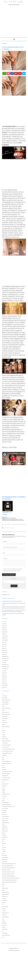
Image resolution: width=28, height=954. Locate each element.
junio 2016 (4, 644)
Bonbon (4, 720)
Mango (3, 824)
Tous (3, 918)
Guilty (3, 787)
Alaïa (3, 706)
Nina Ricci (4, 843)
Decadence (4, 755)
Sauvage (4, 898)
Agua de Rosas (5, 704)
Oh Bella (4, 847)
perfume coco (17, 520)
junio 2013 (4, 678)
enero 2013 (4, 687)
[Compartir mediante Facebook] (12, 73)
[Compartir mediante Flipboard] (16, 73)
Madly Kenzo (5, 820)
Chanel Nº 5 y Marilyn (9, 527)
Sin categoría (5, 906)
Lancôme (4, 812)
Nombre (5, 541)
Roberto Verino (5, 894)
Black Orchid (5, 718)
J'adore (3, 792)
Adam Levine (4, 697)
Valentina (4, 923)
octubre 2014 (5, 668)
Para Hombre (5, 859)
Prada (3, 884)
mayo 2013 (4, 681)
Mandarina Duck (5, 822)
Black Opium (4, 716)
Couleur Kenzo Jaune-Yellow (8, 749)
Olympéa (4, 851)
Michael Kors (5, 830)
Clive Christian (5, 738)
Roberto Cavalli (5, 892)
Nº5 (2, 845)
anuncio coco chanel (9, 519)
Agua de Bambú (5, 702)
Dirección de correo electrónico (10, 547)
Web (4, 552)
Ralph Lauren (5, 888)
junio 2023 (4, 623)
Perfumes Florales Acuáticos (8, 871)
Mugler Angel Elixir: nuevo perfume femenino (12, 601)
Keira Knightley (12, 520)
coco (20, 519)
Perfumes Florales (6, 869)
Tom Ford (4, 914)
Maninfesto (4, 826)
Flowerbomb (5, 775)
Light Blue (4, 814)
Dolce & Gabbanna (6, 761)
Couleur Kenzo (5, 747)
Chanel (8, 518)
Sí (2, 904)
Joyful (3, 798)
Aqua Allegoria (5, 712)
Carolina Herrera (6, 726)
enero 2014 (4, 676)
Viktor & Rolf (5, 929)
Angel (3, 710)
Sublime (3, 908)
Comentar (5, 558)
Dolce (3, 759)
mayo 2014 (4, 672)
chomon (5, 517)
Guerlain (4, 785)
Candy (3, 724)
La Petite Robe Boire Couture (8, 806)
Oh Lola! (4, 849)
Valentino (4, 925)
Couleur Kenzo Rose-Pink (7, 751)
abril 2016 (4, 648)
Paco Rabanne (5, 857)
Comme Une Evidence (6, 745)
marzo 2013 (4, 683)
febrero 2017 (5, 638)
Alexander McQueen (6, 708)
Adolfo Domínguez (6, 699)
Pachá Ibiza (4, 855)
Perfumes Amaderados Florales (9, 863)
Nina (3, 841)
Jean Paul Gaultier (6, 794)
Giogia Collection (6, 777)
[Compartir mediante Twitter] (24, 73)
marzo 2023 (4, 629)
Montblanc (4, 837)
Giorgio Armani (5, 779)
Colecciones (5, 742)
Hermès (3, 790)
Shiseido (4, 902)
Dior (3, 757)
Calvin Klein (4, 722)
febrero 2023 (5, 631)
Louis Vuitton (5, 818)
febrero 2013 (5, 685)
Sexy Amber (4, 900)
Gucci (3, 781)
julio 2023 (4, 621)
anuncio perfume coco (16, 519)
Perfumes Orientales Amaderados (9, 880)
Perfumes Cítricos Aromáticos (8, 867)
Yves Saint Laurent (6, 935)
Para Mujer (4, 861)
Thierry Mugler (5, 912)
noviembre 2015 (5, 658)
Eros (3, 765)
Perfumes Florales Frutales (8, 873)
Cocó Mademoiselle (12, 518)
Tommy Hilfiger (5, 916)
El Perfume (14, 2)
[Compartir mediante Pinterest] (20, 73)
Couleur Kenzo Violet (7, 753)
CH (2, 728)
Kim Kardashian (5, 802)
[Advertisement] (14, 21)
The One (4, 910)
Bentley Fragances (6, 714)
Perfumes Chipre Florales (7, 865)
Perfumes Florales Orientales (8, 876)
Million (3, 833)
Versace (4, 927)
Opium (3, 853)
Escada (3, 767)
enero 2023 (4, 633)
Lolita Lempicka (5, 816)
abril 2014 (4, 674)
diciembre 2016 (5, 640)
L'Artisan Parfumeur (6, 804)
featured (8, 520)
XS (2, 931)
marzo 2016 (4, 650)
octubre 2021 (5, 636)
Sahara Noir (4, 896)
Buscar (14, 585)
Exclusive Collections (7, 771)
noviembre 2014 (5, 666)
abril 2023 (4, 627)
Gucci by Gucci (5, 783)
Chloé (3, 732)
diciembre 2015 (5, 656)
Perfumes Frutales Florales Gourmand (10, 878)
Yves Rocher (4, 933)
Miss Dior (4, 835)
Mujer (3, 839)
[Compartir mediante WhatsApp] (4, 73)
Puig (3, 886)
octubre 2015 (5, 660)
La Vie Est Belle (5, 808)
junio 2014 (4, 670)
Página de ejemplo (6, 594)
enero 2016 (4, 654)
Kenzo (3, 800)
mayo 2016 (4, 646)
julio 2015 (4, 662)
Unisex (3, 921)
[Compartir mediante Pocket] (8, 73)
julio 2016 (4, 642)
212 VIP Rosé (4, 695)
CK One (3, 734)
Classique (4, 736)
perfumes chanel (21, 520)
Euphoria (4, 769)
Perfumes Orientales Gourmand (9, 882)
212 (2, 693)
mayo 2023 (4, 625)
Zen (3, 937)
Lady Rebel (4, 810)
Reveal (3, 890)
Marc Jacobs (5, 828)
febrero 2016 (5, 652)
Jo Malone (4, 796)
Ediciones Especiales (6, 763)
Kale (18, 948)
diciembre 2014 (5, 664)
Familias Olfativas (6, 773)
